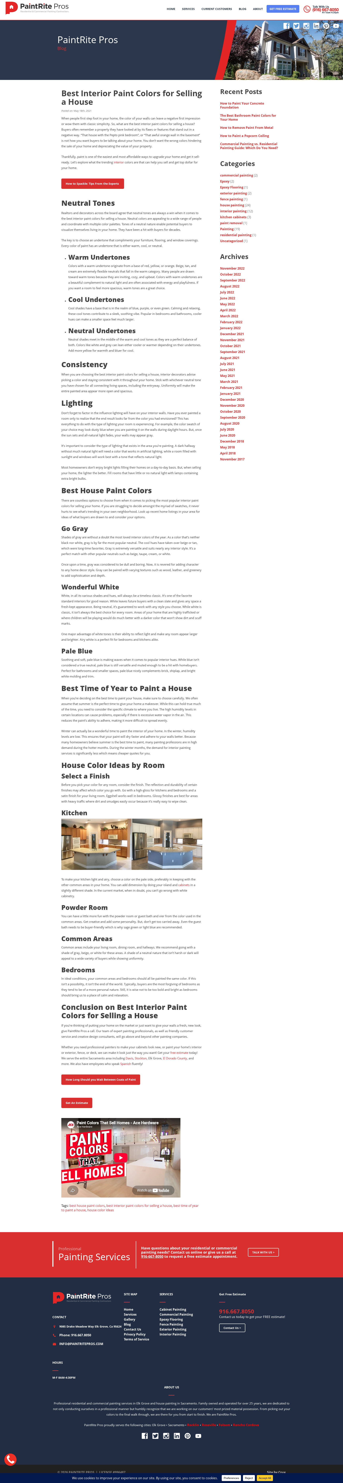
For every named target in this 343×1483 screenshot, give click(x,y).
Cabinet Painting (173, 1309)
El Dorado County (175, 1058)
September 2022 (232, 280)
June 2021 (227, 370)
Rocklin (193, 1425)
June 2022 (227, 298)
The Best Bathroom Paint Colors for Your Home (248, 117)
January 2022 (230, 328)
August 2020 (229, 423)
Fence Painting (171, 1324)
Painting (227, 229)
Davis (129, 1058)
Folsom (224, 1425)
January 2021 (230, 393)
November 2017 (232, 459)
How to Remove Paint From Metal (247, 127)
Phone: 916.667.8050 (75, 1335)
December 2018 (232, 441)
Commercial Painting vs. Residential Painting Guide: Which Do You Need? (249, 146)
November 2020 (232, 405)
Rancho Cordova (246, 1425)
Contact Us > (232, 1328)
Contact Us (132, 1329)
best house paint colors (87, 1205)
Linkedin (316, 26)
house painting (232, 205)
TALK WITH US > (263, 1252)
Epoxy (224, 181)
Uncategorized (231, 241)
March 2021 (229, 381)
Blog (127, 1324)
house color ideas (100, 1210)
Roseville (209, 1425)
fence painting (231, 199)
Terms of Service (136, 1339)
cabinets (184, 885)
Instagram (306, 26)
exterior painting (233, 193)
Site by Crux (276, 1472)
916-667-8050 (152, 1256)
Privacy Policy (134, 1334)
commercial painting (236, 175)
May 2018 (227, 447)
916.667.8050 (236, 1311)
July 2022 (227, 292)
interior (119, 162)
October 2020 (230, 411)
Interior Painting (173, 1334)
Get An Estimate (77, 1103)
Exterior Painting (173, 1329)
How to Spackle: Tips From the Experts (93, 183)
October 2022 (230, 274)
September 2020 (232, 417)
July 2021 (227, 364)
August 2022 (229, 286)
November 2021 (232, 340)
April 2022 (228, 310)
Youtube (336, 26)
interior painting (233, 211)
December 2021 (232, 334)
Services (130, 1314)
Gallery (129, 1319)
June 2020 (227, 435)
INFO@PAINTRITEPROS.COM (81, 1344)
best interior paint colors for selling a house (139, 1205)
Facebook (286, 26)
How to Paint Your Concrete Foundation (242, 105)
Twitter (296, 26)
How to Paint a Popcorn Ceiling (244, 136)
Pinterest (326, 26)
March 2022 (229, 316)
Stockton (141, 1058)
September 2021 (232, 352)
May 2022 (227, 304)
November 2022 (232, 268)
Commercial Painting (176, 1314)
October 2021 (230, 346)
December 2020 (232, 399)
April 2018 (228, 453)
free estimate (179, 1053)
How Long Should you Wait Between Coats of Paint (101, 1079)
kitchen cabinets (233, 217)
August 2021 (229, 358)
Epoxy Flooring (231, 187)
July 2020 (227, 429)
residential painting (235, 235)
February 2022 (231, 322)
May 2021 (227, 376)
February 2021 (231, 387)
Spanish (125, 1064)
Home (128, 1309)
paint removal (231, 223)
